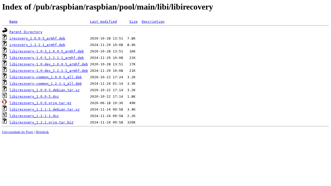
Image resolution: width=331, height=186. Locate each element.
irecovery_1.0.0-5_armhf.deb (37, 38)
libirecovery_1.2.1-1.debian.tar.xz (44, 109)
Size (133, 22)
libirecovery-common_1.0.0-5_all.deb (45, 77)
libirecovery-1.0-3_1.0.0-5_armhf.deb (46, 51)
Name (13, 22)
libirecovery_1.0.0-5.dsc (34, 96)
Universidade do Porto (17, 132)
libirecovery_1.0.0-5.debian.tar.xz (44, 90)
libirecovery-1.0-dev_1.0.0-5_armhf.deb (48, 64)
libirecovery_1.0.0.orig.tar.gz (40, 103)
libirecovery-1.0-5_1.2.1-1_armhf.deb (46, 58)
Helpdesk (42, 132)
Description (153, 22)
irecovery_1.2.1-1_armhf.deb (37, 45)
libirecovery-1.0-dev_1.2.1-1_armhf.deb (48, 71)
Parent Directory (25, 32)
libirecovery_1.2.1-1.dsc (34, 116)
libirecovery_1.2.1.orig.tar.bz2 (41, 122)
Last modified (103, 22)
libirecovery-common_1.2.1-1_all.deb (45, 84)
